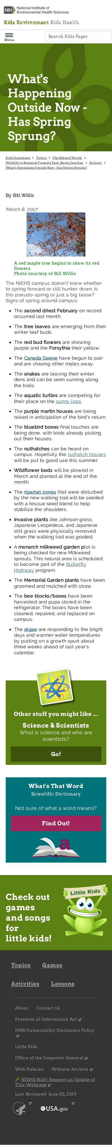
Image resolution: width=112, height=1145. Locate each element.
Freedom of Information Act (46, 1019)
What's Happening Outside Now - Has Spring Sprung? (46, 167)
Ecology (95, 163)
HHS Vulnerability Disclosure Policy (55, 1030)
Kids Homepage (18, 158)
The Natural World (67, 158)
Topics (41, 158)
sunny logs (68, 401)
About (22, 1008)
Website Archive (70, 1069)
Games (52, 965)
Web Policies (29, 1069)
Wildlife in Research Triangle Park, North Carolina (45, 163)
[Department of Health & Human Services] (19, 1112)
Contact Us (48, 1008)
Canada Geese (41, 358)
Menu (9, 40)
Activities (25, 983)
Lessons (63, 983)
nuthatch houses (87, 454)
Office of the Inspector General (49, 1057)
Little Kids (26, 1046)
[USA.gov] (55, 1112)
